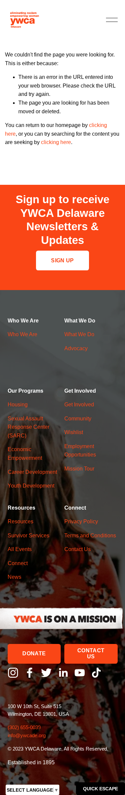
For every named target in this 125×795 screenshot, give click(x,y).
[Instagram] (13, 672)
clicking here (56, 142)
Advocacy (76, 348)
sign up (62, 260)
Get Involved (79, 404)
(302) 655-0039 (25, 727)
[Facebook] (29, 672)
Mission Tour (79, 469)
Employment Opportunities (80, 450)
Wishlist (73, 432)
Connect (18, 563)
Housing (18, 404)
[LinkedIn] (63, 672)
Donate (34, 653)
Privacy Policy (81, 521)
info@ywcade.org (27, 735)
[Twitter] (46, 672)
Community (77, 418)
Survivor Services (28, 535)
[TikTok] (96, 672)
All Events (20, 549)
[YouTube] (79, 672)
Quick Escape (100, 788)
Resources (20, 521)
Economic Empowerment (25, 453)
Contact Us (90, 653)
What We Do (79, 334)
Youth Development (31, 486)
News (14, 577)
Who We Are (22, 334)
